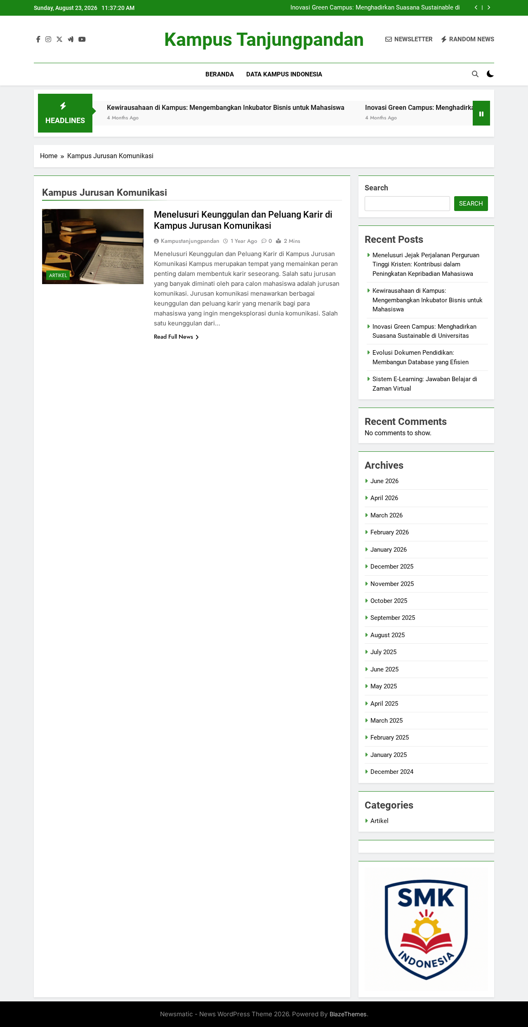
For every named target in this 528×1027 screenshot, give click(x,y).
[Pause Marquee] (481, 113)
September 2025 (392, 617)
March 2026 (386, 515)
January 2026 (388, 549)
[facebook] (38, 40)
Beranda (219, 74)
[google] (70, 40)
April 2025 (384, 703)
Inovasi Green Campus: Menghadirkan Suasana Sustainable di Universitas (375, 8)
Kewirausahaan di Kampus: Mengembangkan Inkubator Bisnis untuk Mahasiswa (204, 107)
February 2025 (389, 737)
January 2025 (388, 755)
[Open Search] (475, 74)
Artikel (58, 275)
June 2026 (384, 481)
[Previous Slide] (476, 7)
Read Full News (173, 336)
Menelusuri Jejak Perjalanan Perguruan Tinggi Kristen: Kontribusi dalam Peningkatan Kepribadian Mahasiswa (425, 264)
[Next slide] (488, 7)
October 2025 (388, 601)
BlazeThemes (348, 1014)
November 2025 (392, 584)
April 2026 (384, 498)
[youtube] (82, 40)
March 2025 (386, 720)
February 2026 (389, 532)
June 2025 (384, 669)
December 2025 (391, 566)
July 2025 (383, 652)
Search (376, 187)
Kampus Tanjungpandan (264, 39)
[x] (59, 40)
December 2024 (391, 772)
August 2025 (387, 635)
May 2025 (383, 686)
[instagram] (48, 40)
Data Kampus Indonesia (284, 74)
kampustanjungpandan (190, 241)
